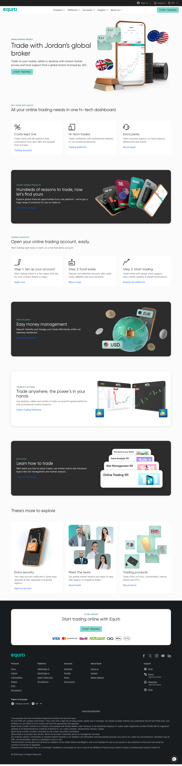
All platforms (43, 682)
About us (94, 669)
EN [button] (37, 703)
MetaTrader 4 (43, 669)
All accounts (69, 682)
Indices (14, 673)
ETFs (13, 686)
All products (16, 690)
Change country (22, 703)
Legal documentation (91, 711)
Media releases (97, 677)
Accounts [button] (87, 10)
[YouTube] (163, 655)
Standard (68, 669)
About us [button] (115, 10)
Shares (14, 682)
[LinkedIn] (169, 655)
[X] (150, 655)
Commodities (16, 677)
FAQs (150, 690)
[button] (173, 3)
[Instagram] (156, 655)
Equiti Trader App (45, 677)
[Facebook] (143, 655)
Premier (67, 673)
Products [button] (57, 10)
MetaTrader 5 (43, 673)
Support (161, 3)
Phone (150, 674)
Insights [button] (101, 10)
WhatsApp (152, 682)
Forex (13, 669)
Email (150, 669)
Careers (94, 673)
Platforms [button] (72, 10)
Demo (66, 677)
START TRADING (168, 10)
